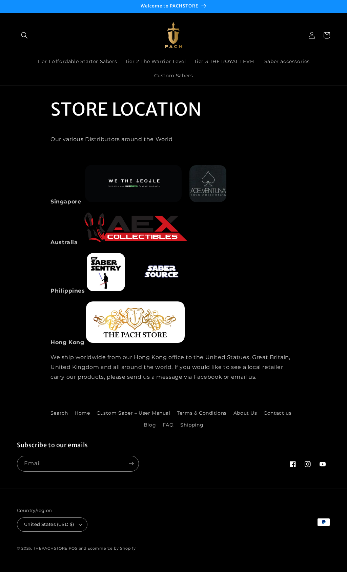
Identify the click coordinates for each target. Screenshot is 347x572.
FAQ (168, 425)
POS (73, 548)
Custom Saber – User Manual (133, 413)
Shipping (191, 425)
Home (82, 413)
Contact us (277, 413)
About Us (245, 413)
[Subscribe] (131, 464)
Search (59, 413)
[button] (24, 35)
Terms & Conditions (202, 413)
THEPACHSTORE (50, 548)
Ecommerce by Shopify (111, 548)
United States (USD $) (49, 524)
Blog (150, 425)
